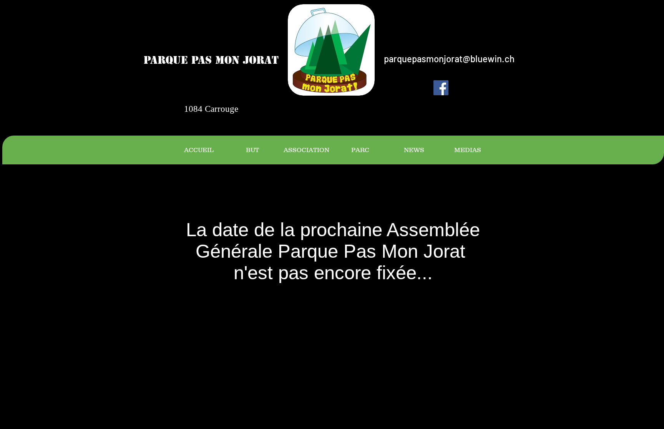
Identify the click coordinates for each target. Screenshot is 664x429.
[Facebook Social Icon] (440, 87)
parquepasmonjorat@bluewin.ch (449, 58)
